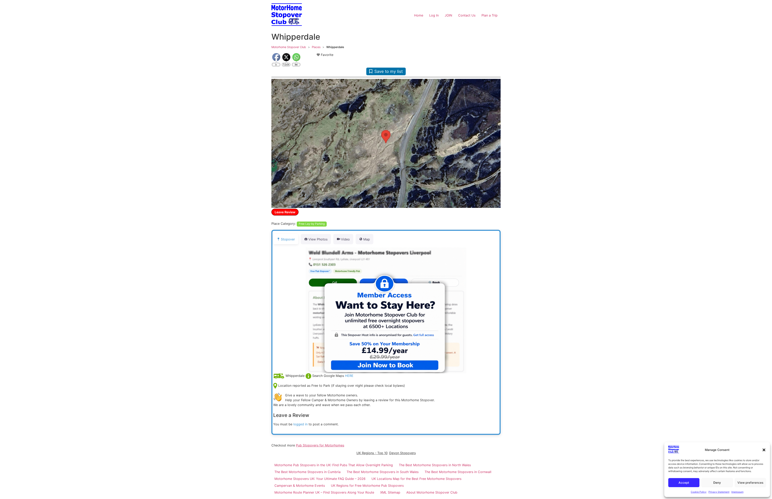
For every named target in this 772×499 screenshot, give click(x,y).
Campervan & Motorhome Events (299, 486)
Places (316, 47)
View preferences (750, 483)
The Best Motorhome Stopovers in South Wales (383, 472)
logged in (300, 424)
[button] (764, 450)
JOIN (448, 15)
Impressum (737, 491)
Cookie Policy (698, 491)
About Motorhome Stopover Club (431, 492)
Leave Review (285, 212)
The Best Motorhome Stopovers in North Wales (435, 465)
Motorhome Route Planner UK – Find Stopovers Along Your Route (324, 492)
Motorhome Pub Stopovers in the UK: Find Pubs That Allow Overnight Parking (333, 465)
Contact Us (466, 15)
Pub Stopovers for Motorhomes (320, 445)
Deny (717, 483)
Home (418, 15)
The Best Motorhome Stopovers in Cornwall (458, 472)
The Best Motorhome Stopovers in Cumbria (307, 472)
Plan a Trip (489, 15)
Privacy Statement (718, 491)
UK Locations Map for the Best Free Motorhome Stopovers (416, 479)
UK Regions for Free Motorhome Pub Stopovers (367, 486)
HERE (349, 376)
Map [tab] (366, 239)
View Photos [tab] (317, 239)
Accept (684, 483)
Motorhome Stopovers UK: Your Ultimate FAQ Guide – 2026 (319, 479)
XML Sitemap (390, 492)
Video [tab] (345, 239)
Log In (434, 15)
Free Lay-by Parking (312, 223)
